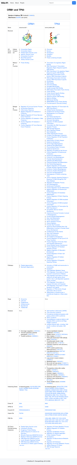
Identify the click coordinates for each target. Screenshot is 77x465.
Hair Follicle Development (54, 117)
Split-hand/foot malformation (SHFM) (57, 311)
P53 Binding (50, 81)
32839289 (61, 375)
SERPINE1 (36, 388)
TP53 (64, 398)
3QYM (64, 418)
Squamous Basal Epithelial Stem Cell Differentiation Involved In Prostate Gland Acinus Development (58, 228)
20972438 (64, 334)
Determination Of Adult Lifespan (55, 140)
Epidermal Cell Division (53, 149)
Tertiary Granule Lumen (27, 59)
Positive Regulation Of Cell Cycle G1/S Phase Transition (57, 239)
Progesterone (24, 302)
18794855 (49, 383)
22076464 (56, 332)
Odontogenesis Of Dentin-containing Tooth (56, 175)
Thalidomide (24, 307)
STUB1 (61, 398)
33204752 (53, 339)
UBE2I (56, 400)
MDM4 (59, 393)
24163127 (58, 334)
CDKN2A (51, 388)
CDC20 (47, 388)
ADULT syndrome (51, 317)
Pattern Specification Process (55, 133)
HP (63, 392)
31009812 (49, 360)
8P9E (56, 423)
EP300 (65, 390)
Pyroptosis (49, 269)
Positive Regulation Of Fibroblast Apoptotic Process (56, 247)
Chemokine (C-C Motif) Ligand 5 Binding (32, 443)
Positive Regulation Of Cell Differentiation (58, 188)
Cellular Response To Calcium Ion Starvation (30, 432)
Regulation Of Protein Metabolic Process (58, 426)
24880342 (57, 354)
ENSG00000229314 (24, 410)
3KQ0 (20, 418)
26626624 (60, 373)
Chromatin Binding (52, 85)
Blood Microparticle (26, 58)
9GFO (60, 423)
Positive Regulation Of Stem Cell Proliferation (56, 254)
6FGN (46, 421)
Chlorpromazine (25, 304)
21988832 (31, 15)
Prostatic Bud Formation (53, 225)
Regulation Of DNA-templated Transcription (55, 122)
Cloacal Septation (51, 223)
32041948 (49, 346)
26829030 (64, 376)
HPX (66, 392)
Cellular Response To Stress (54, 445)
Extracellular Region (26, 49)
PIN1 (65, 395)
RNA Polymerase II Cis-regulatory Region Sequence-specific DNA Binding (58, 72)
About (17, 3)
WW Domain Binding (52, 100)
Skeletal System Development (55, 110)
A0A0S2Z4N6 (56, 413)
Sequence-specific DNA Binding (55, 96)
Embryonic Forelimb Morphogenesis (56, 169)
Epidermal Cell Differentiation (54, 145)
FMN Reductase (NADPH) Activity (30, 438)
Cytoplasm (49, 54)
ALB (31, 386)
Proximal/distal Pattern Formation (56, 147)
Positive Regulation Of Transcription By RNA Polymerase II (57, 207)
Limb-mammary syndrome (54, 312)
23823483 (59, 361)
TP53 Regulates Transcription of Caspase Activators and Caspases (56, 283)
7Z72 (63, 421)
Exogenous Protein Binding (28, 430)
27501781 (59, 349)
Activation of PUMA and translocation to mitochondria (58, 266)
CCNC (65, 386)
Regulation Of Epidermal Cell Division (57, 150)
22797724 (55, 353)
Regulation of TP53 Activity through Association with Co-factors (56, 290)
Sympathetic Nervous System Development (55, 210)
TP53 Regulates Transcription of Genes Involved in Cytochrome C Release (57, 273)
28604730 (49, 353)
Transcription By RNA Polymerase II (56, 125)
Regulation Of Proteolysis (54, 442)
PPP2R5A (61, 397)
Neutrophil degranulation (27, 267)
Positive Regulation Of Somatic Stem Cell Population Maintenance (57, 242)
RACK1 (66, 397)
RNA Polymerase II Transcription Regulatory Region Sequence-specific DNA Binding (57, 67)
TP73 (46, 400)
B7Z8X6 (55, 415)
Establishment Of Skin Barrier (55, 231)
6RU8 (56, 421)
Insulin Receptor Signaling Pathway (30, 440)
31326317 (64, 363)
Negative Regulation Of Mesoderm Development (56, 251)
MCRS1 (55, 393)
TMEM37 (21, 390)
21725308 (55, 356)
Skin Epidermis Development (54, 237)
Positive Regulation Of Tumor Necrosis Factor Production (31, 126)
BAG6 (58, 386)
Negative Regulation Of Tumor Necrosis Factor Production (31, 116)
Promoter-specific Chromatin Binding (56, 103)
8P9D (53, 423)
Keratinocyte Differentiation (54, 155)
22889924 (34, 336)
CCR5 (38, 386)
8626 (46, 403)
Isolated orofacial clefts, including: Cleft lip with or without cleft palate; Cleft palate (57, 325)
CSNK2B (53, 390)
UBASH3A (51, 400)
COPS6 (56, 388)
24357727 (31, 334)
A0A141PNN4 (48, 415)
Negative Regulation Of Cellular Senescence (55, 257)
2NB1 (49, 418)
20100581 (57, 336)
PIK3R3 (30, 388)
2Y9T (57, 418)
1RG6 (46, 418)
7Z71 (60, 421)
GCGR (47, 392)
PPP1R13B (55, 397)
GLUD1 (21, 388)
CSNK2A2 (48, 390)
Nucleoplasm (50, 53)
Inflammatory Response (27, 110)
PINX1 (47, 397)
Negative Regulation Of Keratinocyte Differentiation (56, 190)
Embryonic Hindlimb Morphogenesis (56, 171)
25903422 (55, 371)
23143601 (62, 354)
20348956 (62, 381)
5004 (20, 403)
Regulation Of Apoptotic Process (56, 182)
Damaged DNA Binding (53, 86)
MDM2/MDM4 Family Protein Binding (57, 101)
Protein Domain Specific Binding (55, 93)
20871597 (62, 351)
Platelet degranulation (27, 265)
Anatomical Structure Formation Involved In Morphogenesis (58, 214)
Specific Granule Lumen (27, 54)
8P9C (49, 423)
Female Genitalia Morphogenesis (56, 216)
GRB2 (50, 392)
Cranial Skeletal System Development (57, 245)
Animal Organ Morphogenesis (55, 144)
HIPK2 (54, 392)
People (22, 3)
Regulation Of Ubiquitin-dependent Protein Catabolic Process (56, 434)
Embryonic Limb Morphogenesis (55, 157)
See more (22, 445)
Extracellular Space (26, 51)
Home (12, 3)
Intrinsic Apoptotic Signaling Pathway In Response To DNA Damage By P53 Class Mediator (57, 179)
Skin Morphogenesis (52, 184)
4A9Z (66, 420)
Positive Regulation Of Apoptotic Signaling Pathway (55, 261)
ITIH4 (46, 393)
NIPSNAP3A (48, 395)
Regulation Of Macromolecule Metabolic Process (57, 439)
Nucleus (49, 51)
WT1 (59, 400)
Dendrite (49, 56)
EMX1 (61, 390)
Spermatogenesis (51, 132)
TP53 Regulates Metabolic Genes (56, 270)
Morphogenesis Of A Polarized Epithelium (55, 114)
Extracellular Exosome (27, 56)
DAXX (57, 390)
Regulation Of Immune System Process (32, 106)
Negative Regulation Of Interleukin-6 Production (30, 112)
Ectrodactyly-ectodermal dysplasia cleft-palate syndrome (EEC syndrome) (58, 315)
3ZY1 (63, 420)
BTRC (62, 386)
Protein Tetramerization (53, 220)
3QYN (46, 420)
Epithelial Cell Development (54, 118)
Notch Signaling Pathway (53, 130)
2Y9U (60, 418)
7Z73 (66, 421)
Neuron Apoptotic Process (54, 221)
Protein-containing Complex (54, 58)
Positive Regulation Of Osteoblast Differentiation (56, 193)
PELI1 (58, 395)
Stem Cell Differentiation (53, 218)
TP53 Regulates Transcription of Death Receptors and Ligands (57, 286)
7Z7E (46, 423)
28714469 (49, 380)
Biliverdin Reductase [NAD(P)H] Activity (32, 435)
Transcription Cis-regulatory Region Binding (56, 63)
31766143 (60, 343)
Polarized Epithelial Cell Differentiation (57, 162)
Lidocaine (23, 301)
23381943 (36, 331)
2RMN (53, 418)
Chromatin (49, 49)
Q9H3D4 (65, 415)
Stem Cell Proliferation (53, 233)
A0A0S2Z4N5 (48, 413)
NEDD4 (63, 393)
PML (50, 397)
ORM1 (31, 23)
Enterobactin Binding (26, 428)
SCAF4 (51, 398)
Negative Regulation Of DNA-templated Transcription (57, 200)
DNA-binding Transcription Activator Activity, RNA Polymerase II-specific (57, 78)
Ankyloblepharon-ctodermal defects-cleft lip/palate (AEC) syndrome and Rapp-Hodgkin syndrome (58, 320)
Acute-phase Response (27, 108)
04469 (46, 407)
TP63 (57, 23)
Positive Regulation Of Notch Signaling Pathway (57, 197)
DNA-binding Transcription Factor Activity (58, 90)
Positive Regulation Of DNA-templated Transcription (57, 203)
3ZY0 (60, 420)
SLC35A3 (56, 398)
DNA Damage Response (53, 128)
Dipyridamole (24, 306)
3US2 (56, 420)
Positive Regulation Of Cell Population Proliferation (57, 138)
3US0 (50, 420)
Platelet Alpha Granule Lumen (29, 53)
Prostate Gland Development (54, 159)
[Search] (74, 3)
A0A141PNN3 (64, 413)
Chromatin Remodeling (53, 120)
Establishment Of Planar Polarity (56, 111)
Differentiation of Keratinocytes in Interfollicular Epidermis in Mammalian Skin (57, 294)
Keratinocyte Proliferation (53, 186)
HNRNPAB (59, 392)
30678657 (54, 370)
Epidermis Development (53, 142)
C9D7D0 (60, 415)
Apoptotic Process (52, 127)
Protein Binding (25, 63)
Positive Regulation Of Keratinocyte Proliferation (56, 153)
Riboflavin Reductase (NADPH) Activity (31, 437)
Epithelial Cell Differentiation (54, 160)
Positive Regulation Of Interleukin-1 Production (30, 122)
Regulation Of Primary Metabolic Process (58, 443)
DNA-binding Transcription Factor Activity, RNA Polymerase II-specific (57, 75)
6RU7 (53, 421)
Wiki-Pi (4, 3)
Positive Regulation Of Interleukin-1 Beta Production (32, 119)
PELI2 (61, 395)
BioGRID (18, 17)
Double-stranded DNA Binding (55, 88)
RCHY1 (47, 398)
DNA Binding (50, 83)
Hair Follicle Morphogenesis (54, 164)
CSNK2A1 (62, 388)
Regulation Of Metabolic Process (56, 432)
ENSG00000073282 (50, 410)
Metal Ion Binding (51, 98)
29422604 (66, 365)
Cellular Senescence (52, 235)
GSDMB (25, 388)
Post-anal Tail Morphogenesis (55, 172)
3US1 (53, 420)
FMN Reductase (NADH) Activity (30, 442)
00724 (20, 407)
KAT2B (50, 393)
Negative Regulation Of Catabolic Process (56, 429)
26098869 (60, 365)
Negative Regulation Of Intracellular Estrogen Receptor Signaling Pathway (57, 166)
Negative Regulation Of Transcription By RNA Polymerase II (57, 107)
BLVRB (35, 386)
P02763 (21, 413)
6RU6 (50, 421)
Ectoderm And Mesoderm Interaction (57, 135)
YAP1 (62, 400)
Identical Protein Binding (53, 95)
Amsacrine (24, 299)
